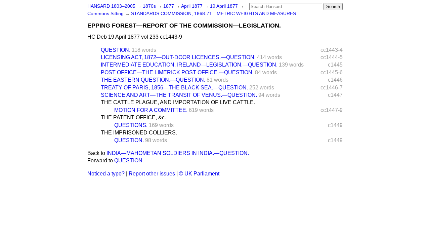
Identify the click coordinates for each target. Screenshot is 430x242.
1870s (150, 6)
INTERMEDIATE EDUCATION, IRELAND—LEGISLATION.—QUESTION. (189, 65)
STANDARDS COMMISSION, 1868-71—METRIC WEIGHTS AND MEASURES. (214, 13)
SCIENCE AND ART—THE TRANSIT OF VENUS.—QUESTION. (179, 95)
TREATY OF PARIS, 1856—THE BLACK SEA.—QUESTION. (174, 87)
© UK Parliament (199, 173)
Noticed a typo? (106, 173)
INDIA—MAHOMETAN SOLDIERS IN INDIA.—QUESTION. (177, 153)
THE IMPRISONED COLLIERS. (139, 132)
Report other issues (152, 173)
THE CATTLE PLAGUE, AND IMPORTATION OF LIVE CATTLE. (178, 102)
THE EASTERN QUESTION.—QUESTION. (153, 80)
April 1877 (192, 6)
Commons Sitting (106, 13)
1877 (169, 6)
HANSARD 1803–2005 (111, 6)
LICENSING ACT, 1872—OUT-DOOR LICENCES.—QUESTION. (178, 57)
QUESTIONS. (130, 125)
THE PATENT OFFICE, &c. (133, 117)
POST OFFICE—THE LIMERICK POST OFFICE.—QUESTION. (177, 72)
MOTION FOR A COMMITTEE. (150, 110)
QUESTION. (115, 50)
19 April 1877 (224, 6)
